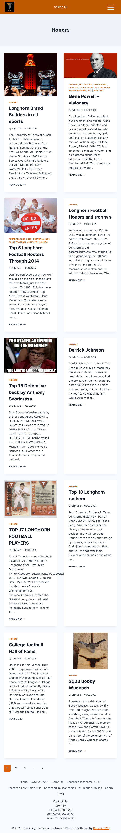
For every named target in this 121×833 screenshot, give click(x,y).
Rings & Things (92, 787)
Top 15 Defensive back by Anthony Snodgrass (27, 392)
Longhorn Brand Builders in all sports (26, 114)
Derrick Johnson (86, 350)
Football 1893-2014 (20, 239)
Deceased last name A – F (83, 782)
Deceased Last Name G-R (24, 787)
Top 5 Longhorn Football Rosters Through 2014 (26, 254)
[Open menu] (110, 7)
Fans (24, 782)
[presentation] (30, 74)
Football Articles (26, 242)
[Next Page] (42, 768)
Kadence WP (101, 828)
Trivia (60, 793)
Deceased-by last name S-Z (62, 787)
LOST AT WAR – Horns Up (46, 782)
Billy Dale (16, 128)
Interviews (85, 84)
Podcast (99, 90)
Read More (17, 185)
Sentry (109, 787)
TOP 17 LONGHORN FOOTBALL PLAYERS (29, 536)
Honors (13, 102)
